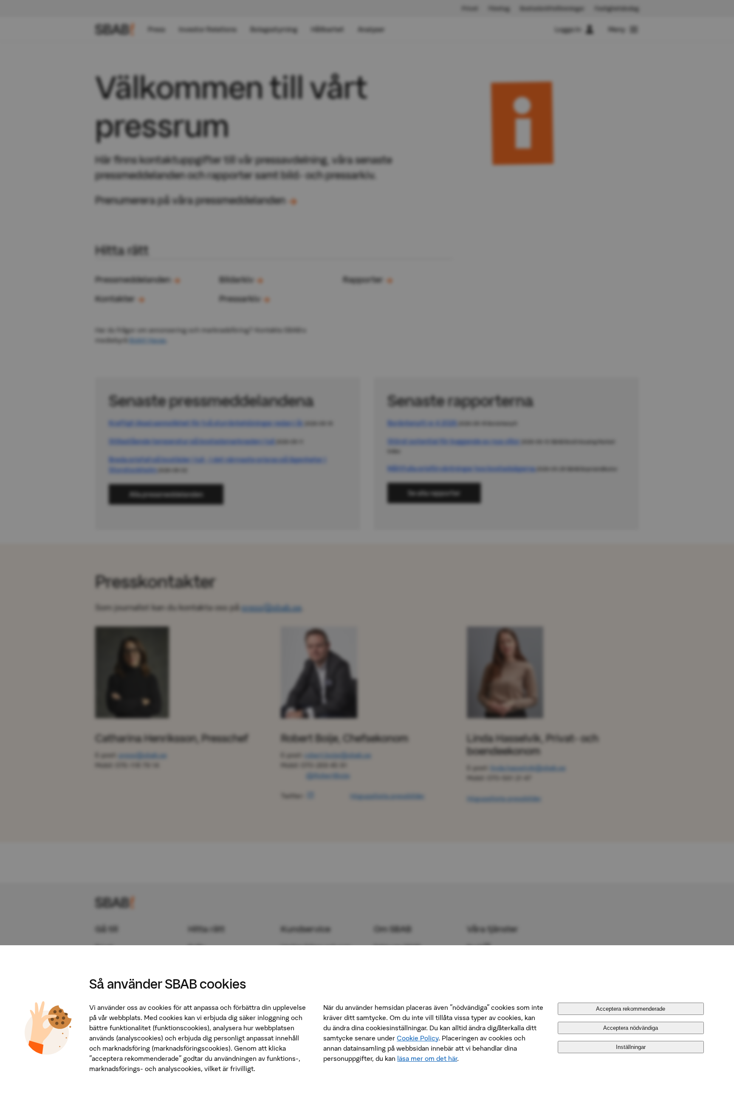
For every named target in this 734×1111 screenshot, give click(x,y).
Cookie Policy (417, 1038)
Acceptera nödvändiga (630, 1028)
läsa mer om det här (427, 1058)
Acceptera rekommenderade (630, 1009)
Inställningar (631, 1047)
